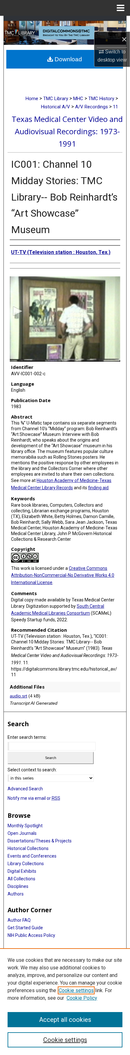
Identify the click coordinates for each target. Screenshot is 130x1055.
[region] (65, 1001)
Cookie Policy (82, 998)
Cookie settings (76, 990)
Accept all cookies (65, 1019)
